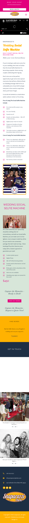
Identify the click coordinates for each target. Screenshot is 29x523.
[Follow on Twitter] (7, 488)
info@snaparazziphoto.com (13, 478)
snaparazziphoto (14, 393)
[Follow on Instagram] (10, 488)
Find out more (14, 301)
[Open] (14, 406)
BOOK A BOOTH (14, 9)
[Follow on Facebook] (4, 488)
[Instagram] (27, 419)
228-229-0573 (10, 473)
